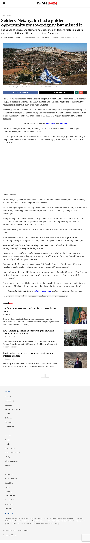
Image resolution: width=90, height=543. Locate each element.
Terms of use (10, 496)
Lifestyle (8, 457)
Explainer (8, 422)
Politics (7, 487)
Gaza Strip (9, 483)
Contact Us (9, 508)
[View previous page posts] (43, 376)
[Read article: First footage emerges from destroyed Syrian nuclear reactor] (75, 360)
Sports (7, 465)
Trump (53, 296)
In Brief (7, 444)
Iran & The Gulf (11, 479)
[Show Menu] (4, 3)
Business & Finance (12, 409)
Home (3, 15)
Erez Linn (8, 314)
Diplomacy (9, 474)
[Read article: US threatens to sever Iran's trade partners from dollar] (75, 315)
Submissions (9, 504)
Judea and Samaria (12, 452)
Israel (11, 296)
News (9, 15)
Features (8, 435)
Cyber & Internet (11, 461)
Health (7, 440)
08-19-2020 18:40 (42, 38)
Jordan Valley (21, 296)
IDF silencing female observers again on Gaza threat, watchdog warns (28, 332)
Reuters (7, 38)
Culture (7, 414)
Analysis (8, 397)
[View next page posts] (47, 376)
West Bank (63, 296)
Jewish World (10, 448)
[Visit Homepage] (46, 3)
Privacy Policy (10, 500)
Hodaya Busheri (10, 337)
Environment (9, 426)
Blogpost (8, 405)
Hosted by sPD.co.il (10, 535)
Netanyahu (33, 296)
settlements (44, 296)
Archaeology (9, 401)
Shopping (8, 491)
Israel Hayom (23, 530)
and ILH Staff (15, 38)
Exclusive (8, 418)
